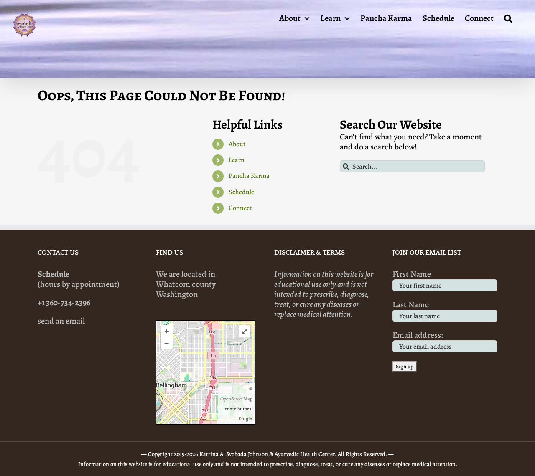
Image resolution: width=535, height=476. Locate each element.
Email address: (417, 335)
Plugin (245, 418)
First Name (411, 274)
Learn (237, 160)
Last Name (410, 304)
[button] (508, 17)
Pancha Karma (249, 175)
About (237, 144)
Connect (240, 208)
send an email (61, 321)
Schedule (241, 192)
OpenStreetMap (236, 398)
